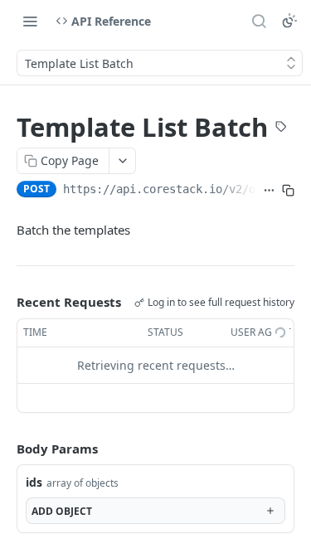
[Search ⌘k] (258, 20)
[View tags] (281, 128)
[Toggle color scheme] (289, 20)
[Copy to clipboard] (288, 191)
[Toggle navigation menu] (30, 20)
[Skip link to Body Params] (5, 449)
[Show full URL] (269, 191)
